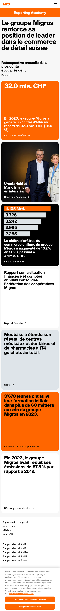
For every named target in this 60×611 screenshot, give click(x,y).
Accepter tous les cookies (30, 606)
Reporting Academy (30, 12)
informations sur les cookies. (21, 593)
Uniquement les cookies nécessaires (30, 599)
